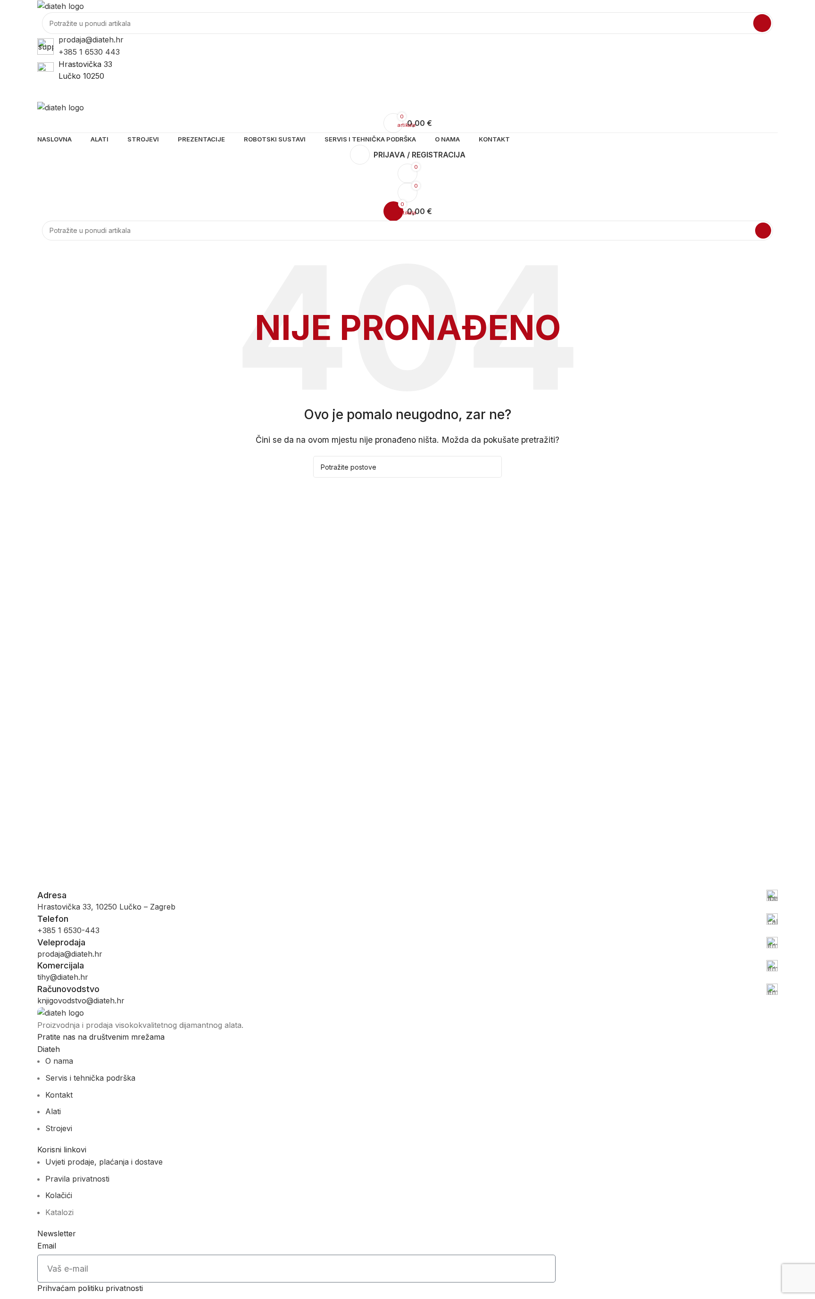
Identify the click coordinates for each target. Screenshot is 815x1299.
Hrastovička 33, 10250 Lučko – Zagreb (106, 906)
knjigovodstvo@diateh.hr (81, 1000)
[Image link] (60, 1012)
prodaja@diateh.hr (91, 39)
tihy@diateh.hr (62, 977)
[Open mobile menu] (407, 92)
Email (46, 1245)
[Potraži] (762, 23)
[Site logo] (60, 5)
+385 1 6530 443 (89, 52)
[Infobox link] (407, 895)
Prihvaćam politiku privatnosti (90, 1288)
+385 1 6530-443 (68, 930)
